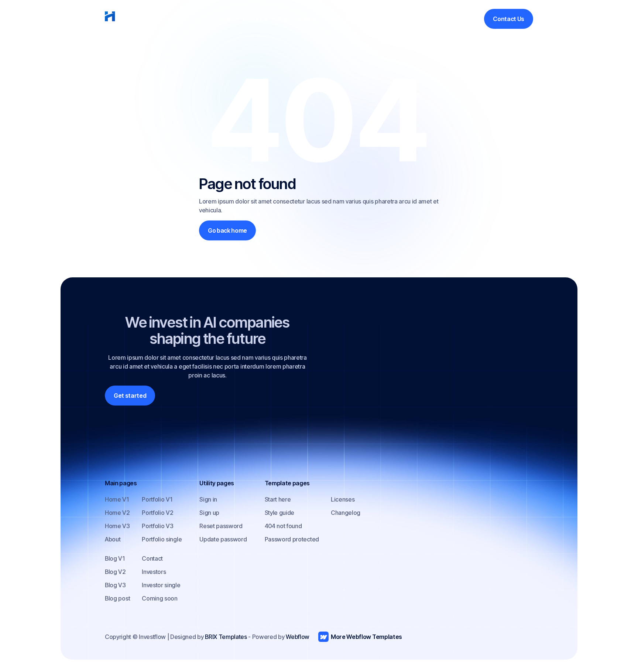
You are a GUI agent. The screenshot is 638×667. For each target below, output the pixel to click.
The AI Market (344, 19)
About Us (255, 19)
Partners (464, 19)
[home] (133, 18)
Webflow (297, 636)
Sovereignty (387, 19)
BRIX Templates (226, 636)
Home (226, 19)
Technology (428, 19)
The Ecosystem (296, 19)
